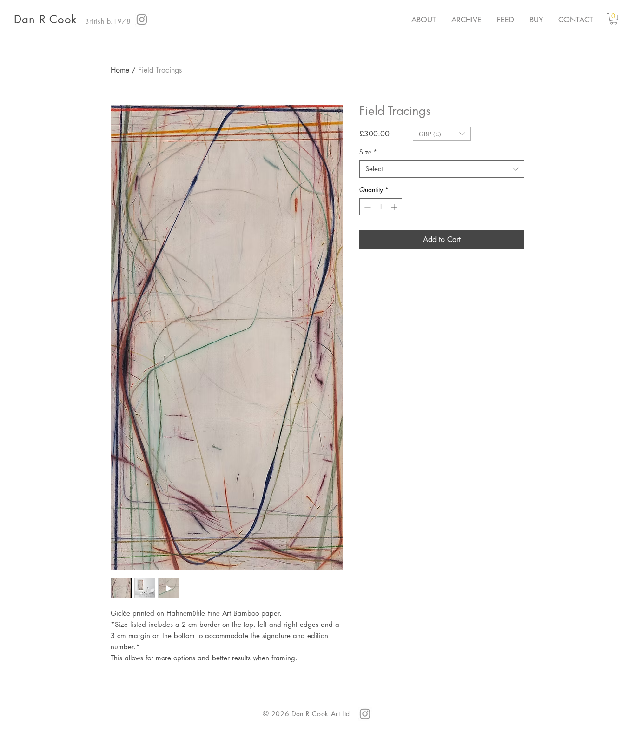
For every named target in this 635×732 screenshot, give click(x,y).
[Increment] (395, 207)
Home (120, 70)
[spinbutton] (380, 207)
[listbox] (442, 134)
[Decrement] (366, 207)
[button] (613, 19)
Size (368, 152)
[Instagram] (142, 20)
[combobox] (441, 169)
